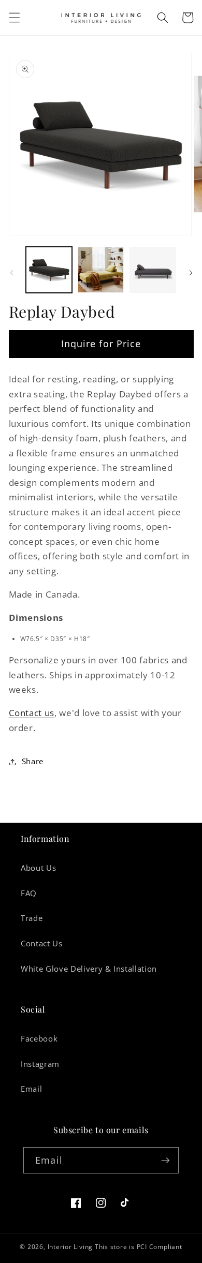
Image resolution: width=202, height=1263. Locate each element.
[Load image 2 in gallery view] (101, 270)
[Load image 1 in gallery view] (49, 270)
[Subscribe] (165, 1160)
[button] (14, 17)
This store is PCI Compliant (138, 1246)
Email (31, 1088)
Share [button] (33, 761)
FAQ (29, 893)
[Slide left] (11, 272)
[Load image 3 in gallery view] (152, 270)
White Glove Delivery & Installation (89, 968)
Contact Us (42, 943)
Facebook (39, 1038)
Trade (31, 918)
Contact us (32, 713)
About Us (38, 868)
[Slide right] (190, 272)
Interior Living (70, 1246)
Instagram (40, 1064)
